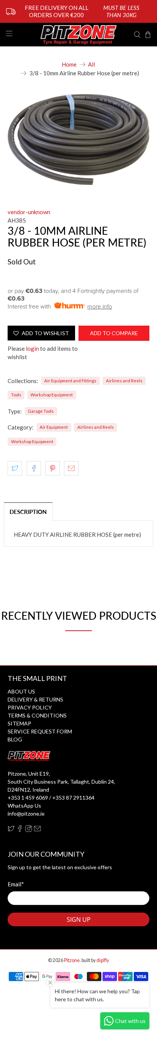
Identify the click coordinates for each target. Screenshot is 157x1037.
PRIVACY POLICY (30, 707)
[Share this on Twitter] (15, 468)
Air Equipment (54, 427)
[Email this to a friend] (71, 468)
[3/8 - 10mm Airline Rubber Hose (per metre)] (78, 139)
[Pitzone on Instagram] (28, 830)
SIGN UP (79, 919)
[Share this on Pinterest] (52, 468)
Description (28, 511)
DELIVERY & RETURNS (35, 699)
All (91, 64)
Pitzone (72, 960)
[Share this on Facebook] (34, 468)
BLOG (15, 739)
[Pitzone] (78, 35)
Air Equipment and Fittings (70, 380)
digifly (102, 960)
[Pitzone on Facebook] (19, 830)
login (32, 348)
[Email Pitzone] (37, 830)
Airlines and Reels (124, 380)
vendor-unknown (29, 211)
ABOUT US (21, 691)
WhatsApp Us (24, 805)
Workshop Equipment (51, 394)
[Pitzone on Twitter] (11, 830)
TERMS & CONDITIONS (37, 715)
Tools (16, 394)
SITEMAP (19, 723)
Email (16, 884)
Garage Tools (41, 411)
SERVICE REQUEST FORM (40, 731)
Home (69, 64)
